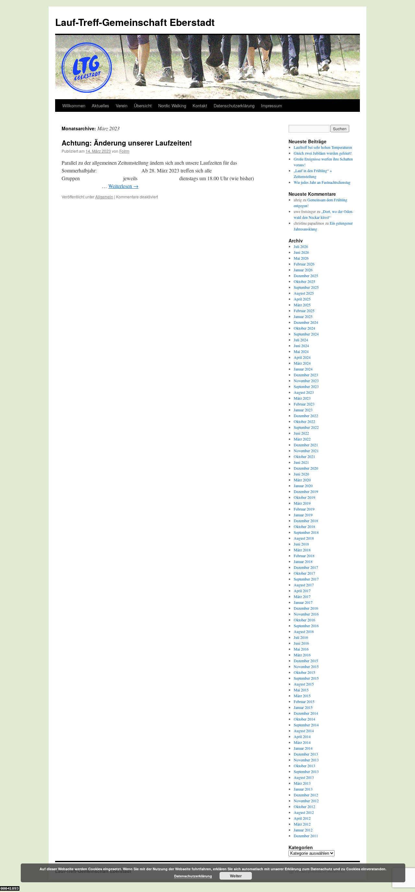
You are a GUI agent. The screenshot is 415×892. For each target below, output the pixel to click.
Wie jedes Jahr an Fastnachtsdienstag (322, 182)
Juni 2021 (301, 462)
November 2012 (306, 800)
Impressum (271, 105)
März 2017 (302, 596)
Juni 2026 (301, 252)
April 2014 (302, 736)
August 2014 (304, 730)
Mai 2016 (301, 648)
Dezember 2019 (306, 491)
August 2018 (304, 538)
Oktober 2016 (304, 619)
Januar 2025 (303, 316)
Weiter (236, 876)
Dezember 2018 (306, 520)
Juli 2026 (301, 246)
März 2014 (302, 742)
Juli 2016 (301, 637)
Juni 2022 (301, 433)
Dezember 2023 (306, 374)
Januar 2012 (303, 829)
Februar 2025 (304, 310)
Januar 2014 (303, 748)
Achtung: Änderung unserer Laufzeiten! (127, 142)
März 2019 (302, 503)
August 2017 (304, 584)
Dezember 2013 (306, 754)
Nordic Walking (172, 105)
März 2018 (302, 549)
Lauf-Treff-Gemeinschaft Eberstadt (135, 22)
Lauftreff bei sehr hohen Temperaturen (323, 147)
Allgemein (104, 196)
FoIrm (124, 151)
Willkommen (73, 105)
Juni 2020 (301, 473)
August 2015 (304, 684)
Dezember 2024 (306, 322)
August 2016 (304, 631)
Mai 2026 (301, 258)
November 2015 (306, 666)
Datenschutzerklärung (234, 105)
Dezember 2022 (306, 415)
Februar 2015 (304, 701)
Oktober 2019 (304, 497)
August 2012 (304, 812)
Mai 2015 (301, 689)
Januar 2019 (303, 514)
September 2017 (306, 578)
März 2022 (302, 438)
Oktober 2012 (304, 806)
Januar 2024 (303, 368)
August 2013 (304, 777)
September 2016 (306, 625)
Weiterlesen (123, 185)
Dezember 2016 (306, 608)
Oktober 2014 (304, 719)
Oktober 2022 (304, 421)
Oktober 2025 (304, 281)
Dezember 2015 (306, 660)
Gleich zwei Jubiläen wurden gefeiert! (323, 153)
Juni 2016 (301, 643)
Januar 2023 (303, 409)
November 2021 (306, 450)
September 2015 (306, 678)
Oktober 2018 (304, 526)
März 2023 (302, 398)
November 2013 (306, 759)
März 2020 (302, 479)
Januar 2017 (303, 602)
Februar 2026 (304, 263)
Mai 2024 (301, 351)
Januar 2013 (303, 789)
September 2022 (306, 427)
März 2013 (302, 783)
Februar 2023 (304, 403)
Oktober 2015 (304, 672)
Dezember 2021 (306, 444)
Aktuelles (100, 105)
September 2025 (306, 287)
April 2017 (302, 590)
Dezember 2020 (306, 468)
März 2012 (302, 824)
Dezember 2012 (306, 794)
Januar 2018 (303, 561)
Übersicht (143, 105)
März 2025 (302, 304)
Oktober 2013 (304, 765)
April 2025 (302, 298)
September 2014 (306, 724)
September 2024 (306, 333)
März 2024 (302, 363)
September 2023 (306, 386)
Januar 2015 (303, 707)
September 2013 (306, 771)
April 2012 (302, 818)
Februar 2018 (304, 555)
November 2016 (306, 613)
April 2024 (302, 357)
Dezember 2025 (306, 275)
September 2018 (306, 532)
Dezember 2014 (306, 713)
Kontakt (200, 105)
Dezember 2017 (306, 567)
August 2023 (304, 392)
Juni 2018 (301, 543)
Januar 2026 (303, 269)
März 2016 (302, 654)
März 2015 (302, 695)
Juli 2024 (301, 339)
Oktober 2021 (304, 456)
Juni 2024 (301, 345)
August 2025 (304, 293)
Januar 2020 (303, 485)
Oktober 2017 (304, 573)
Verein (121, 105)
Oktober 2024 (304, 328)
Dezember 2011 (306, 835)
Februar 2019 (304, 508)
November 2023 (306, 380)
